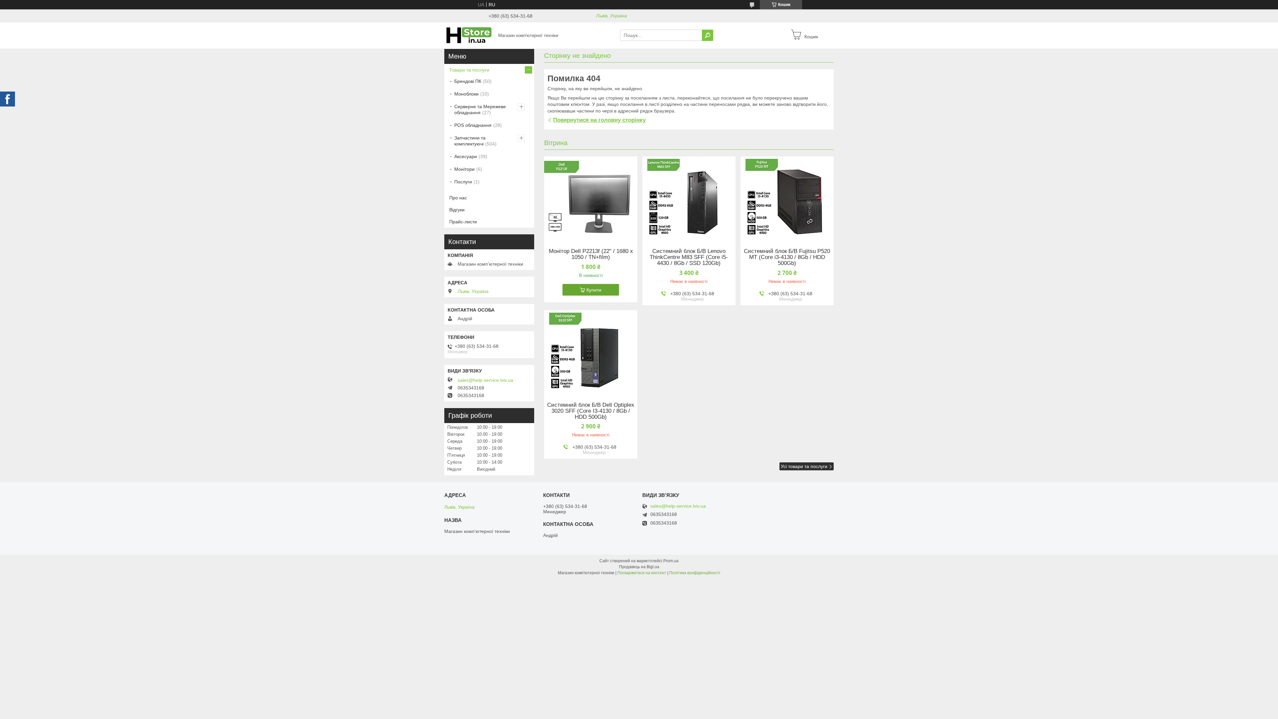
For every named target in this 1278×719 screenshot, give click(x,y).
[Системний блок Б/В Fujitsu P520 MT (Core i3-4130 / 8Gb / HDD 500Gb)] (787, 198)
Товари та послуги (469, 70)
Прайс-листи (463, 221)
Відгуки (457, 209)
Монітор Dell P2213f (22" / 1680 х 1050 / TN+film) (591, 254)
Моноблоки (466, 94)
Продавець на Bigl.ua (639, 567)
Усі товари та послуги (804, 466)
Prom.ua (671, 561)
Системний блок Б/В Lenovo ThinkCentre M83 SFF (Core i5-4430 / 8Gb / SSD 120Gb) (689, 257)
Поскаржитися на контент (641, 573)
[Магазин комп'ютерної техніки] (469, 35)
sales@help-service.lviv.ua (485, 380)
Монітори (464, 169)
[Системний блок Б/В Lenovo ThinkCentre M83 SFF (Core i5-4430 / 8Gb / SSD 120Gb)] (689, 198)
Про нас (458, 197)
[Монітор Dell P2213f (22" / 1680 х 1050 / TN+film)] (590, 198)
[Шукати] (707, 35)
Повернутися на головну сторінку (599, 120)
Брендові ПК (467, 81)
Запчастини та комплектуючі (470, 140)
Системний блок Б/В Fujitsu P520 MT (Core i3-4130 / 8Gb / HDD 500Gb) (787, 257)
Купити (593, 290)
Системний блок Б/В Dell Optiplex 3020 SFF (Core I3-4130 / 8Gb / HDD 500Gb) (590, 411)
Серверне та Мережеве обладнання (480, 109)
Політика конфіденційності (694, 573)
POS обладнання (473, 125)
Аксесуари (465, 156)
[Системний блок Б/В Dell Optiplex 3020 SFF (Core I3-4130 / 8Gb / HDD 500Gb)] (590, 351)
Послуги (463, 181)
